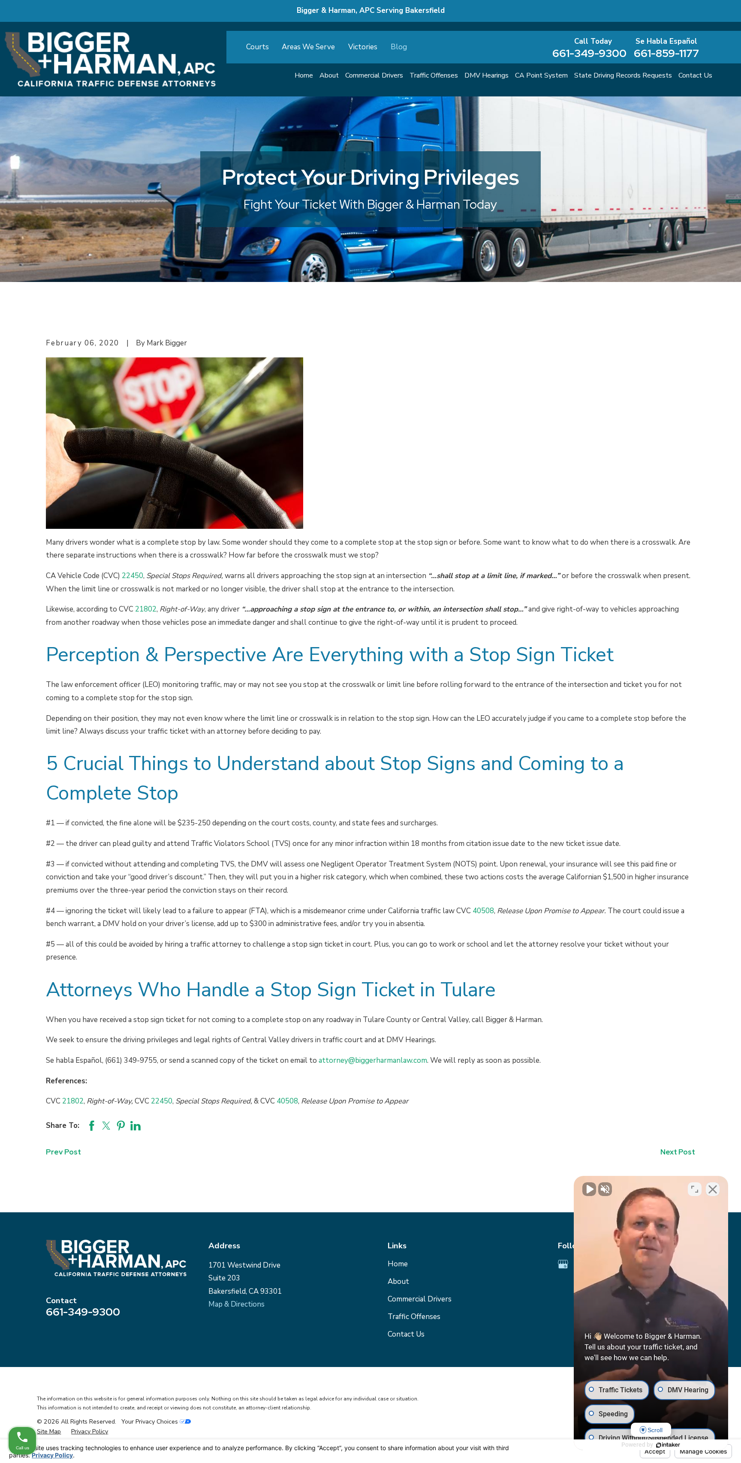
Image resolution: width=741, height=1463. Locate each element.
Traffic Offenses (414, 1317)
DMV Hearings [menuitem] (486, 75)
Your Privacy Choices (150, 1422)
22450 (132, 576)
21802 (146, 609)
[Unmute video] (589, 1189)
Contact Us (406, 1334)
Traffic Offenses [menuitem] (434, 75)
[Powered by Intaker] (668, 1445)
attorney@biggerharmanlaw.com (373, 1060)
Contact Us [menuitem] (695, 75)
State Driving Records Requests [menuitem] (623, 75)
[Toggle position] (695, 1189)
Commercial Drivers (420, 1299)
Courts (257, 47)
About (398, 1281)
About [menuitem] (329, 75)
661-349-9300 (589, 53)
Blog (399, 47)
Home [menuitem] (304, 75)
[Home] (110, 59)
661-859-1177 (666, 53)
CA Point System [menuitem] (541, 75)
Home (398, 1264)
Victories (362, 47)
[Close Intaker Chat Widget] (713, 1189)
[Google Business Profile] (563, 1264)
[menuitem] (49, 1431)
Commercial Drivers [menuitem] (374, 75)
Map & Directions (236, 1304)
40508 (483, 911)
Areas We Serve (308, 47)
